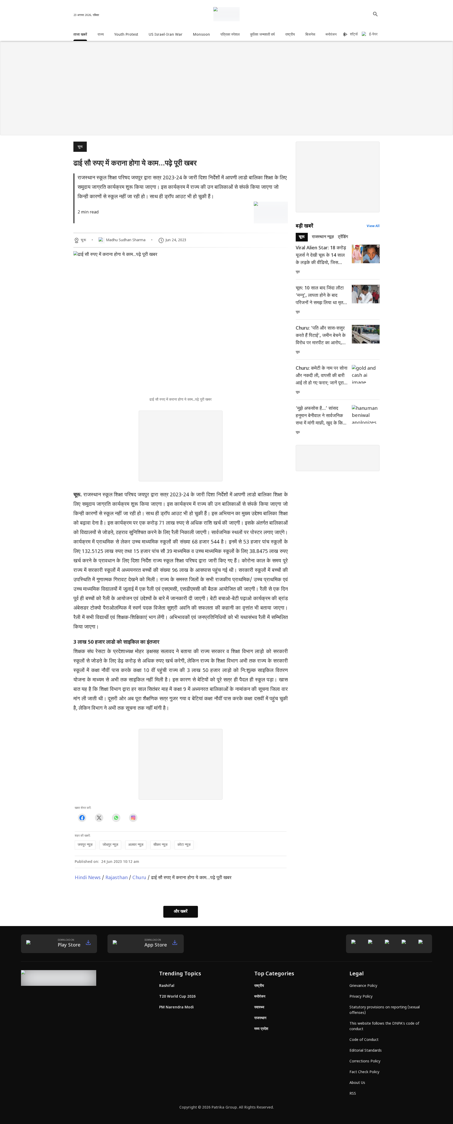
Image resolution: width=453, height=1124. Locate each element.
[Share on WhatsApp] (116, 818)
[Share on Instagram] (133, 818)
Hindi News (88, 878)
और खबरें (180, 912)
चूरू (80, 146)
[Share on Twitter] (99, 818)
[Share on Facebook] (82, 818)
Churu (139, 878)
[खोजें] (375, 14)
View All (373, 226)
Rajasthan (116, 878)
